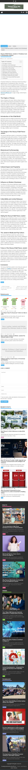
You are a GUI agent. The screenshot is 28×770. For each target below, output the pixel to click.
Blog (2, 467)
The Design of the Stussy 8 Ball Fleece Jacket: (12, 66)
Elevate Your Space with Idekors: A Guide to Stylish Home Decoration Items (21, 288)
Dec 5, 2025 (4, 311)
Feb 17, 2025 (4, 334)
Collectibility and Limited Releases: (9, 72)
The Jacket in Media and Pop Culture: (10, 75)
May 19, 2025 (5, 638)
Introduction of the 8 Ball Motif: (9, 65)
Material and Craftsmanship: (8, 68)
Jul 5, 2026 (4, 488)
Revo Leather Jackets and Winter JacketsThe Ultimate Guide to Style (13, 327)
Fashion (2, 282)
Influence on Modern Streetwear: (9, 71)
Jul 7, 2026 (4, 458)
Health (4, 533)
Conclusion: (5, 78)
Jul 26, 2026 (4, 429)
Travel (2, 437)
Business (4, 707)
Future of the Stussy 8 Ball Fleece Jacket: (11, 77)
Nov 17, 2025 (5, 552)
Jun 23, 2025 (5, 578)
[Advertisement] (14, 29)
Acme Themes (14, 767)
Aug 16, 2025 (5, 725)
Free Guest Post (12, 524)
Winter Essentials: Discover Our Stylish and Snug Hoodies (6, 288)
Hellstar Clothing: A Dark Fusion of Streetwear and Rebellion (14, 350)
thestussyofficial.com (6, 92)
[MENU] (27, 12)
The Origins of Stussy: (7, 63)
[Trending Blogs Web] (2, 12)
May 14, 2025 (5, 665)
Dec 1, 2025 (5, 524)
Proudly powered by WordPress (8, 766)
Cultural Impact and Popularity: (8, 69)
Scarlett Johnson (11, 311)
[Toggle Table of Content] (20, 62)
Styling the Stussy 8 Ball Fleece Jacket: (10, 74)
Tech (4, 619)
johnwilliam (11, 58)
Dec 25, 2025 (5, 699)
